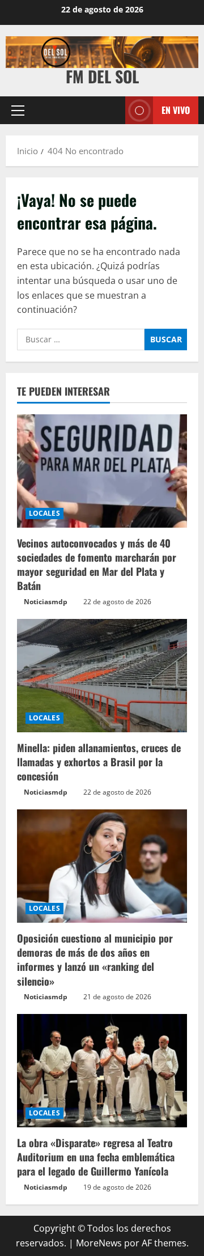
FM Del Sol (102, 76)
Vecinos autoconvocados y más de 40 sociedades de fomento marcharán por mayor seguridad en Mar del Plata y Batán (96, 564)
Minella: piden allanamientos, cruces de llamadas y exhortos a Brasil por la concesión (99, 761)
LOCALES (44, 513)
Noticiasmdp (45, 601)
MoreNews (99, 1243)
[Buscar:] (80, 339)
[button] (18, 110)
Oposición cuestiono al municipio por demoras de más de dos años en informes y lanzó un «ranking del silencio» (95, 959)
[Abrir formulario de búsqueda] (111, 110)
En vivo (176, 110)
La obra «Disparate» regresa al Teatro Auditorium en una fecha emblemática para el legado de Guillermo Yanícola (96, 1156)
